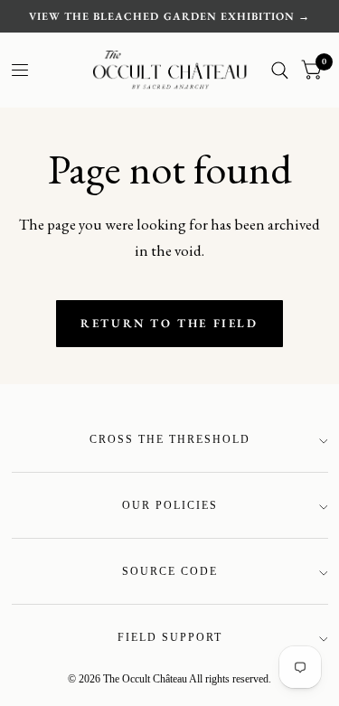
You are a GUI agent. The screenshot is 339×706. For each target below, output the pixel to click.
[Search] (280, 70)
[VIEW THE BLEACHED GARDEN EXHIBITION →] (169, 16)
